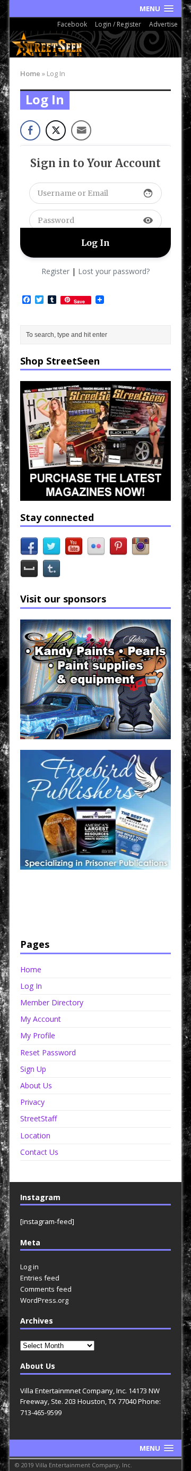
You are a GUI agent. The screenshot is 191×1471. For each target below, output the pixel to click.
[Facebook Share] (30, 130)
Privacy (32, 1102)
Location (35, 1135)
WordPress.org (44, 1300)
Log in (29, 1266)
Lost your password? (114, 271)
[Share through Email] (81, 130)
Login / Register (118, 24)
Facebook (72, 24)
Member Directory (51, 1002)
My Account (40, 1019)
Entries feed (39, 1278)
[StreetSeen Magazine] (95, 44)
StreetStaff (38, 1118)
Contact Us (39, 1152)
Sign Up (33, 1069)
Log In (31, 986)
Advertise (163, 24)
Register (55, 271)
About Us (36, 1085)
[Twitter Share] (56, 130)
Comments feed (46, 1289)
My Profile (37, 1035)
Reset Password (48, 1052)
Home (30, 969)
